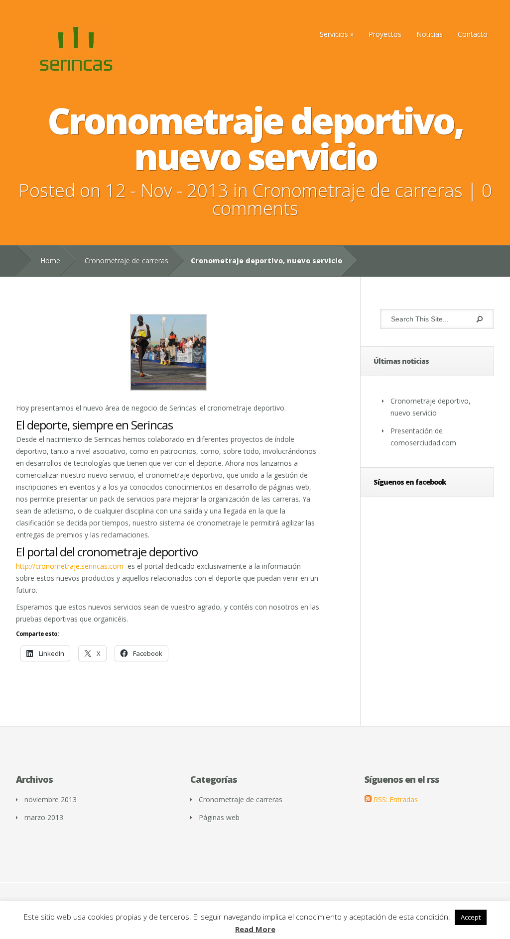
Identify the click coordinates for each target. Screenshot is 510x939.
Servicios (334, 34)
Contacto (473, 34)
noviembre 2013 (50, 799)
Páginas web (219, 817)
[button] (168, 353)
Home (50, 260)
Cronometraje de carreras (358, 190)
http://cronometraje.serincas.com (70, 566)
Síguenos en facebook (410, 482)
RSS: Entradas (395, 799)
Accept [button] (471, 917)
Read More (255, 929)
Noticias (429, 34)
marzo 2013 (43, 817)
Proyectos (385, 34)
